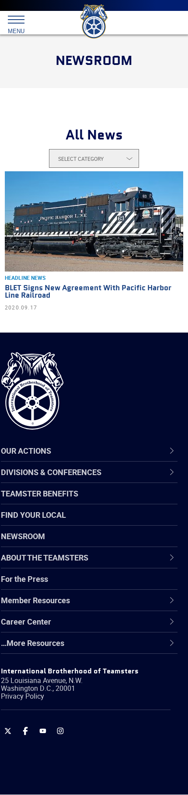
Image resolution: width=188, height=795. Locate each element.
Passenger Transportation (67, 753)
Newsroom (23, 536)
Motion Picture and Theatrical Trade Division (98, 711)
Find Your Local (33, 515)
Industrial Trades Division (65, 690)
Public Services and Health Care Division (91, 773)
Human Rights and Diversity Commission (93, 669)
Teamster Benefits (39, 493)
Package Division (51, 732)
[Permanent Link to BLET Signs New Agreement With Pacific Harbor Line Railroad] (94, 221)
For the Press (24, 579)
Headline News (25, 277)
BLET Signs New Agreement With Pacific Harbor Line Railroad (88, 292)
